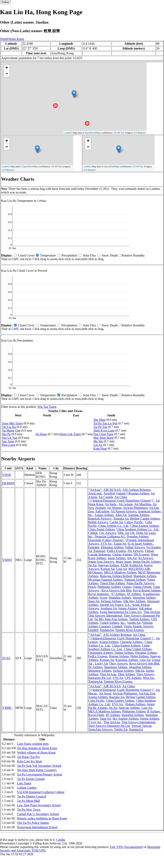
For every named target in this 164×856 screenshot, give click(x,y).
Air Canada (105, 497)
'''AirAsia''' (95, 489)
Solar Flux (89, 255)
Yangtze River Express (129, 630)
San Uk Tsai (9, 437)
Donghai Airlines (137, 536)
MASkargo (95, 572)
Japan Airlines (116, 558)
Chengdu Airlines (131, 642)
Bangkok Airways (100, 518)
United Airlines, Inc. (112, 622)
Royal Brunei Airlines (147, 590)
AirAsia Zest (147, 693)
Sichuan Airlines (111, 601)
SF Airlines (134, 594)
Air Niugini (114, 507)
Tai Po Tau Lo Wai (105, 423)
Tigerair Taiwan (141, 725)
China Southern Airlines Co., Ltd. (137, 529)
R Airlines (154, 711)
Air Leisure (125, 504)
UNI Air (118, 678)
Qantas (126, 586)
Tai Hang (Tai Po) (28, 757)
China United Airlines (138, 649)
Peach (92, 586)
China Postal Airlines (101, 529)
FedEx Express (116, 551)
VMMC (7, 707)
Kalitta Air (135, 565)
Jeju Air (132, 558)
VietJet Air (120, 729)
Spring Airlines (127, 608)
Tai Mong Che (11, 430)
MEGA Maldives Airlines (120, 572)
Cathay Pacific (134, 522)
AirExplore (102, 511)
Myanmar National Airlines (105, 579)
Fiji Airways (135, 551)
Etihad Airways (135, 547)
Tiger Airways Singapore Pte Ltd (109, 725)
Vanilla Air (133, 622)
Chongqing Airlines (100, 652)
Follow (5, 2)
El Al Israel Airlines (140, 543)
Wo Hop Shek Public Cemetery (37, 770)
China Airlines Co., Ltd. (113, 525)
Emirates (93, 547)
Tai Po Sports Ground (31, 779)
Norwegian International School (37, 827)
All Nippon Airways (123, 511)
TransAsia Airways (100, 729)
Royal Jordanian (99, 594)
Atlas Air (120, 515)
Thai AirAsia (151, 612)
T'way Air (95, 722)
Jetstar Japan (123, 561)
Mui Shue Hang (103, 437)
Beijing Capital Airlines (145, 518)
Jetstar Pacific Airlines (147, 561)
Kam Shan (100, 448)
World (4, 39)
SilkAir (139, 670)
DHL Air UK (126, 533)
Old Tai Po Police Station (33, 822)
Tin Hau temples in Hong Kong (37, 748)
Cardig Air (116, 522)
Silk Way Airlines (134, 601)
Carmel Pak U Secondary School (38, 814)
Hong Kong (16, 39)
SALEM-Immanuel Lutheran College (40, 792)
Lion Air (121, 569)
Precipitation (69, 255)
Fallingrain (141, 132)
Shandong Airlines (115, 667)
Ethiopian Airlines (112, 547)
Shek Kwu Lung (104, 430)
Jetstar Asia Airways (101, 561)
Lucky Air (101, 663)
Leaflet (68, 132)
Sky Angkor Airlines (125, 718)
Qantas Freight (142, 586)
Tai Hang (41, 434)
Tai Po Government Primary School (39, 774)
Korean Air (108, 569)
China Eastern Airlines (144, 525)
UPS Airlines (133, 678)
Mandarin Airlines (144, 576)
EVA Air (106, 543)
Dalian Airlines (124, 652)
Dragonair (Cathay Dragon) (106, 540)
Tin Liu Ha (9, 427)
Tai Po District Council (31, 796)
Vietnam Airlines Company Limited (120, 624)
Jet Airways (145, 558)
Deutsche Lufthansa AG (110, 536)
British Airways (98, 522)
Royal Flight (96, 715)
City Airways (107, 533)
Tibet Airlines (126, 674)
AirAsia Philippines (135, 507)
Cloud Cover (26, 255)
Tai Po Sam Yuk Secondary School (39, 765)
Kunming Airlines (126, 660)
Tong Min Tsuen (12, 423)
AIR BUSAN (112, 489)
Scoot (103, 597)
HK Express (141, 554)
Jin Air (92, 565)
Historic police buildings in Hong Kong (42, 818)
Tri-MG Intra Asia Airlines (111, 619)
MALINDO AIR (139, 569)
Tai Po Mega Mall (28, 800)
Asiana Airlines (104, 515)
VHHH (7, 560)
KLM (124, 565)
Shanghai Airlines (120, 597)
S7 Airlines (118, 594)
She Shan (99, 419)
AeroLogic (95, 493)
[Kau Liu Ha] (74, 94)
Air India (111, 504)
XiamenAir (107, 630)
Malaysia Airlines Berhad (116, 576)
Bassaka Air (121, 518)
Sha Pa (6, 434)
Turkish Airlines (139, 619)
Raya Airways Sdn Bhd (116, 590)
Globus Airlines (122, 554)
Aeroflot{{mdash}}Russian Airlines (126, 493)
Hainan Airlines (119, 656)
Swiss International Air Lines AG (121, 612)
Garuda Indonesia (99, 554)
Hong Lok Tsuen (70, 434)
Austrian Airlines (138, 515)
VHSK (6, 475)
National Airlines (135, 579)
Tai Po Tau (100, 427)
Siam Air (93, 601)
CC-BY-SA (119, 132)
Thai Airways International (105, 615)
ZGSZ (6, 658)
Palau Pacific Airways (140, 583)
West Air (149, 678)
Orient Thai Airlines (112, 583)
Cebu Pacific (96, 700)
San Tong (8, 441)
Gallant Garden (26, 787)
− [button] (6, 73)
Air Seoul (105, 693)
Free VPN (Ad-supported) (126, 847)
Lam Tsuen (24, 783)
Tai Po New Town (28, 809)
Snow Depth (110, 255)
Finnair (149, 551)
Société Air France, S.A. (115, 604)
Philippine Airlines (109, 586)
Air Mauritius (142, 504)
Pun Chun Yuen (103, 434)
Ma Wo (98, 441)
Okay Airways (118, 663)
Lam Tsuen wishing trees (33, 743)
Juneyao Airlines (108, 565)
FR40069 (8, 483)
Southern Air (109, 608)
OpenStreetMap (92, 132)
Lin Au (97, 445)
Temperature (48, 255)
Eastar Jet (120, 543)
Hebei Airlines (139, 656)
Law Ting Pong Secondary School (39, 805)
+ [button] (6, 67)
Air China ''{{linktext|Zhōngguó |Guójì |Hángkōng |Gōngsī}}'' (121, 498)
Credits (60, 839)
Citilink (93, 533)
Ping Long (8, 445)
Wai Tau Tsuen (46, 406)
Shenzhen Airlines (144, 597)
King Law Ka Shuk (29, 761)
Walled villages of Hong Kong (36, 752)
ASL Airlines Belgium (136, 489)
